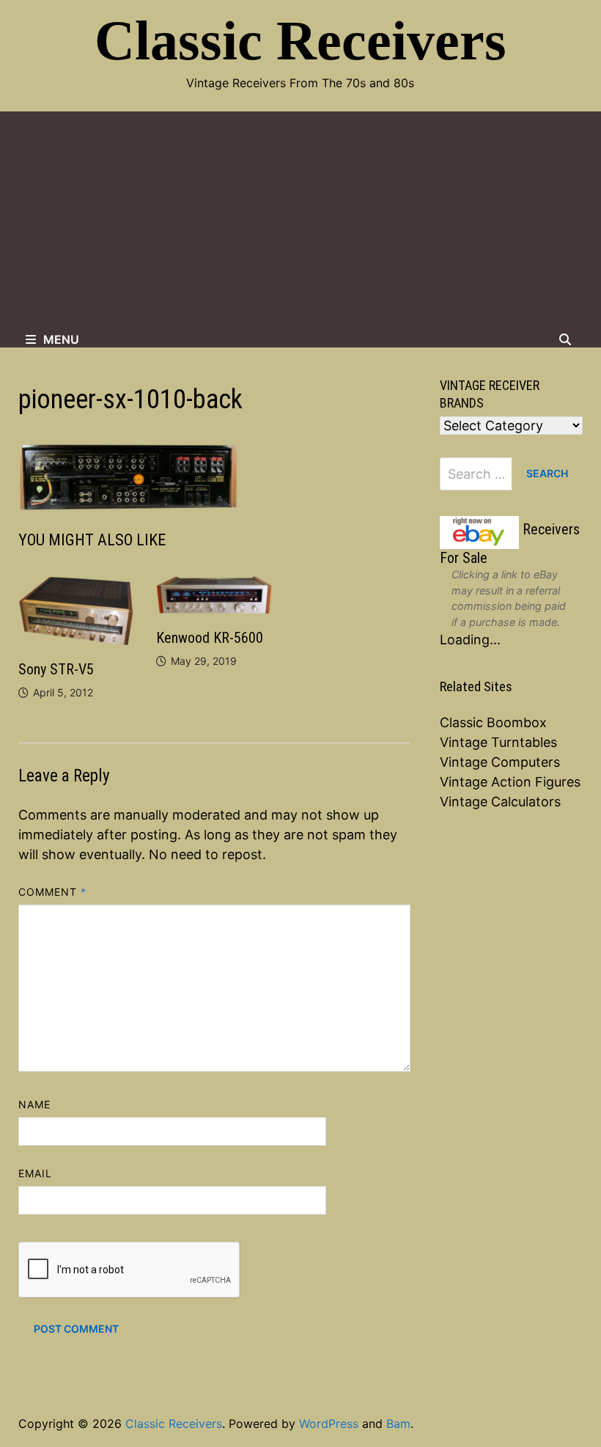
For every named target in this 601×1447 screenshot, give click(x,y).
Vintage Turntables (498, 742)
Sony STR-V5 (56, 669)
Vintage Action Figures (510, 781)
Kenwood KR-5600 (209, 638)
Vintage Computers (500, 762)
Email (35, 1173)
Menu (61, 339)
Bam (398, 1423)
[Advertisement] (300, 221)
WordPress (328, 1423)
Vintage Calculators (500, 801)
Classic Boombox (493, 722)
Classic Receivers (300, 40)
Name (34, 1104)
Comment (52, 891)
